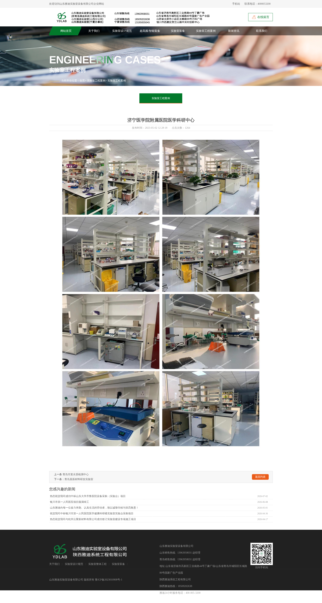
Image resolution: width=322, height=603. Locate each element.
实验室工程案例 (206, 30)
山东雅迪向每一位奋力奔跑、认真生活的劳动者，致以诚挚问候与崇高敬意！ (94, 507)
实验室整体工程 (97, 564)
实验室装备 (178, 30)
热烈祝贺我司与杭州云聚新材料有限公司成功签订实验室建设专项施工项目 (92, 519)
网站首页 (66, 30)
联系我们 (261, 30)
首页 (82, 80)
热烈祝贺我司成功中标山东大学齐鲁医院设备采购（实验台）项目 (87, 496)
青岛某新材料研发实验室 (78, 479)
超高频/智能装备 (150, 30)
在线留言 (263, 17)
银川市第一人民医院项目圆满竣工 (69, 502)
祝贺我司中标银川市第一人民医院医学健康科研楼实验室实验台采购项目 (91, 513)
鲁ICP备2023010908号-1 (108, 579)
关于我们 (94, 30)
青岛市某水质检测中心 (76, 474)
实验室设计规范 (122, 30)
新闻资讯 (233, 30)
